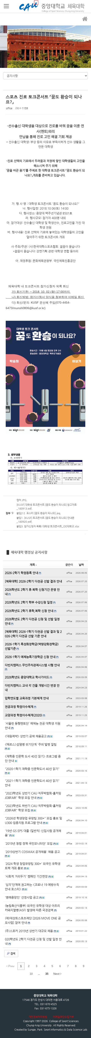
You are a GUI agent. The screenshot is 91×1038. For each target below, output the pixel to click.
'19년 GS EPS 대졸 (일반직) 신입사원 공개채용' (33, 833)
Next (56, 973)
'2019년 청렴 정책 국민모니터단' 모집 (29, 843)
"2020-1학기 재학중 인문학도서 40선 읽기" (32, 768)
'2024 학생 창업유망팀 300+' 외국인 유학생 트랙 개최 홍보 (32, 866)
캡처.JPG (21, 500)
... (39, 973)
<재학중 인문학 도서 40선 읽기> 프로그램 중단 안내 (33, 758)
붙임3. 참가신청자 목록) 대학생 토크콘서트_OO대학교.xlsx (48, 526)
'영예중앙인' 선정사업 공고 (22, 897)
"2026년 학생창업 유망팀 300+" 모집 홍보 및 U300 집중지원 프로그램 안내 (33, 820)
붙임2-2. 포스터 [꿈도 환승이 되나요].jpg (38, 513)
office (9, 108)
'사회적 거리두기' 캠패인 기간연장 (26, 876)
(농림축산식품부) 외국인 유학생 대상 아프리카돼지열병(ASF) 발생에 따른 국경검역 (32, 908)
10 (31, 973)
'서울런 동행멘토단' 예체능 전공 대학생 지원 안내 (32, 726)
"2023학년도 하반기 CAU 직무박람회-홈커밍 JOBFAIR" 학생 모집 (33, 808)
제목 (32, 564)
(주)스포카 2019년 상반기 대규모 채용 (29, 931)
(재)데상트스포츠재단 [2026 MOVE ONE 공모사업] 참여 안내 (33, 920)
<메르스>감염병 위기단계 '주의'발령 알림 (31, 744)
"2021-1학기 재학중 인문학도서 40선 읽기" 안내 (32, 783)
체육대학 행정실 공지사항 (29, 552)
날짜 (81, 564)
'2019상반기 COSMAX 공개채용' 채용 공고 (32, 851)
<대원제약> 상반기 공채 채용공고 (26, 736)
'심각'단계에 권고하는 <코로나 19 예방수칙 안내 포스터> (32, 887)
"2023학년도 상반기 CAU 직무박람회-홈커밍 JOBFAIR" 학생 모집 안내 (33, 795)
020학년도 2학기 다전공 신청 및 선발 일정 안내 (33, 941)
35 (46, 973)
